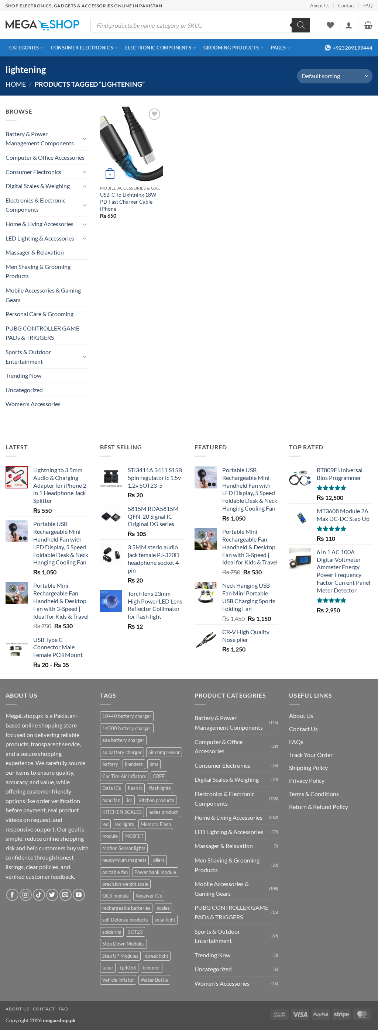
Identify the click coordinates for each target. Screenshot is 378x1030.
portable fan (115, 872)
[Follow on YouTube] (79, 895)
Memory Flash (156, 824)
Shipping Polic (307, 767)
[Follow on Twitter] (52, 895)
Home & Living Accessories (39, 223)
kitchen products (156, 800)
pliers (159, 860)
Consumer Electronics (82, 48)
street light (156, 956)
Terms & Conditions (314, 793)
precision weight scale (125, 884)
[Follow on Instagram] (26, 895)
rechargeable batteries (126, 908)
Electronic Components (158, 48)
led (105, 824)
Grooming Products (231, 48)
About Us (320, 5)
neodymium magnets (124, 860)
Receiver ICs (148, 896)
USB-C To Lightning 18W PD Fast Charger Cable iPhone (128, 201)
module (110, 836)
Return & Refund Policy (318, 806)
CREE (159, 776)
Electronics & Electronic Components (35, 205)
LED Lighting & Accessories (40, 238)
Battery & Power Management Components (40, 138)
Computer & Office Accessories (45, 157)
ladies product (163, 812)
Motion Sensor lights (123, 848)
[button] (349, 25)
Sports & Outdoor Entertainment (28, 356)
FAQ (367, 5)
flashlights (160, 788)
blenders (134, 764)
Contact (346, 5)
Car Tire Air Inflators (124, 776)
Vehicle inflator (118, 980)
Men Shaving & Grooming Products (38, 271)
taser (107, 968)
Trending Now (23, 375)
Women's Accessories (33, 403)
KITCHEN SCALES (122, 812)
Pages (278, 48)
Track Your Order (311, 754)
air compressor (164, 752)
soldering (111, 932)
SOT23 (135, 932)
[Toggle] (84, 138)
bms (154, 764)
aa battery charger (122, 752)
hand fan (111, 800)
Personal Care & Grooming (39, 313)
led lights (124, 824)
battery (110, 764)
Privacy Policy (306, 780)
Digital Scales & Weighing (38, 185)
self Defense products (125, 920)
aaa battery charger (123, 740)
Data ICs (111, 788)
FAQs (296, 741)
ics (130, 800)
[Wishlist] (330, 25)
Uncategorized (24, 389)
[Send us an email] (65, 895)
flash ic (135, 788)
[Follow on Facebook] (12, 895)
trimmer (151, 968)
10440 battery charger (126, 716)
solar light (165, 920)
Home (16, 84)
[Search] (301, 25)
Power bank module (155, 872)
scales (163, 908)
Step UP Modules (120, 956)
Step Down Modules (123, 944)
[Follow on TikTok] (39, 895)
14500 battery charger (126, 728)
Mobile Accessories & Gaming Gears (43, 295)
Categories (24, 48)
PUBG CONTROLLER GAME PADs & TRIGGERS (42, 333)
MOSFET (134, 836)
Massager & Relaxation (35, 252)
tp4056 (128, 968)
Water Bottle (154, 980)
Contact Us (303, 728)
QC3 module (115, 896)
